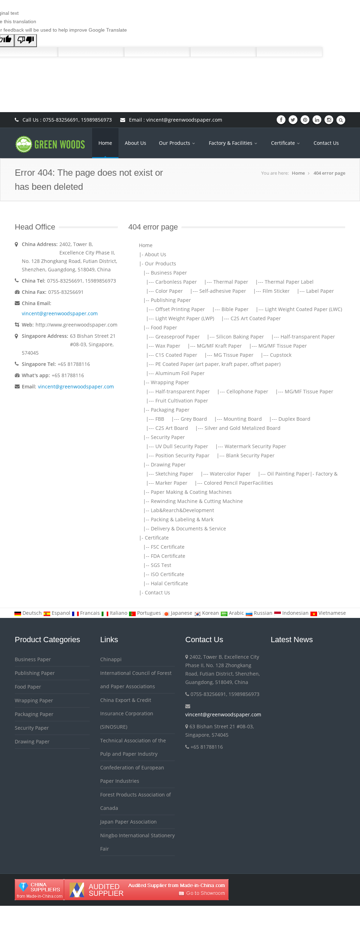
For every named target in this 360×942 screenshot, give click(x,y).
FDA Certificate (168, 556)
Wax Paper (167, 345)
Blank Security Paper (250, 455)
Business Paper (169, 272)
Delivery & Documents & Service (188, 528)
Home (105, 143)
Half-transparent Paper (308, 336)
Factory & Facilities (231, 143)
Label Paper (320, 291)
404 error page (329, 173)
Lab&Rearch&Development (182, 510)
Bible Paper (235, 309)
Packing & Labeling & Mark (182, 519)
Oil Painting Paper (288, 473)
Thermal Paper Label (289, 281)
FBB (159, 418)
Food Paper (164, 327)
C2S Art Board (171, 428)
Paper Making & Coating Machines (191, 492)
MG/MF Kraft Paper (219, 345)
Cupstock (280, 354)
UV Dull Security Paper (181, 446)
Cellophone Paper (247, 391)
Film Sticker (276, 291)
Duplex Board (294, 418)
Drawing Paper (168, 464)
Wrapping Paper (170, 382)
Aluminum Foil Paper (180, 373)
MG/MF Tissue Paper (282, 345)
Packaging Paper (170, 409)
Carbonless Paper (176, 281)
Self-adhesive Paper (222, 291)
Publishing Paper (171, 300)
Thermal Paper (230, 281)
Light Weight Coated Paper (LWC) (303, 309)
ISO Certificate (167, 574)
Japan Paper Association (128, 821)
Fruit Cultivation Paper (181, 400)
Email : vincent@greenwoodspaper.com (175, 119)
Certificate (283, 143)
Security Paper (168, 437)
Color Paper (169, 291)
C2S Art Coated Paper (256, 318)
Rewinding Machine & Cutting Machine (197, 501)
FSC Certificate (168, 546)
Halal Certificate (169, 583)
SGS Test (161, 565)
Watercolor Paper (230, 473)
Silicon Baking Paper (240, 336)
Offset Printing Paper (180, 309)
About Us (135, 143)
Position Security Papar (182, 455)
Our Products (175, 143)
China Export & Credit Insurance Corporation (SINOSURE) (126, 713)
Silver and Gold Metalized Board (243, 428)
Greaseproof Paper (177, 336)
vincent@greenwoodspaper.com (60, 313)
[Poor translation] (25, 40)
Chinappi (111, 659)
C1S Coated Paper (176, 354)
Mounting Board (243, 418)
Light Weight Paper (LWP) (184, 318)
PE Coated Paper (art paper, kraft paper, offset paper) (218, 364)
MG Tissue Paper (233, 354)
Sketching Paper (174, 473)
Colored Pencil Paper (228, 482)
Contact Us (326, 143)
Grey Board (194, 418)
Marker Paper (171, 482)
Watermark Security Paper (255, 446)
